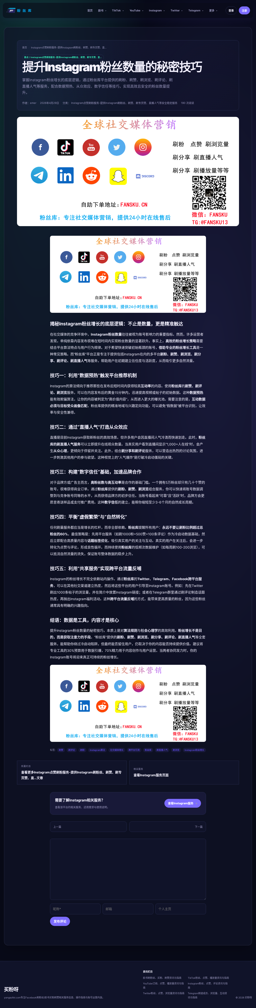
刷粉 (82, 750)
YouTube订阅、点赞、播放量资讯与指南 (163, 985)
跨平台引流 (134, 750)
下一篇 (199, 826)
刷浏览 (176, 750)
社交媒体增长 (116, 750)
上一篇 (57, 826)
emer (33, 102)
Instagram (155, 10)
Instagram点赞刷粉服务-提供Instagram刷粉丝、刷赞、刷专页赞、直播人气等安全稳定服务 (124, 102)
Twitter (175, 10)
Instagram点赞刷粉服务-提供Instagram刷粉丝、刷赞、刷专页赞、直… (69, 47)
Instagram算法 (97, 750)
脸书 (100, 10)
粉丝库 (148, 750)
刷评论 (71, 750)
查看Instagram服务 (182, 803)
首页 (90, 10)
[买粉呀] (19, 10)
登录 (231, 10)
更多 (211, 10)
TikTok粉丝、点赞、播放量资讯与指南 (208, 977)
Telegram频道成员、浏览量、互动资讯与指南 (207, 995)
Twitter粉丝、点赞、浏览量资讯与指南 (163, 993)
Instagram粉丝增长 (194, 750)
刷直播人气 (162, 750)
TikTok (116, 10)
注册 (244, 10)
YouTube (135, 10)
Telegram (194, 10)
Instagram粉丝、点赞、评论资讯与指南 (208, 985)
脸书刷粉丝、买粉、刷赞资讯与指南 (162, 977)
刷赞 (61, 750)
